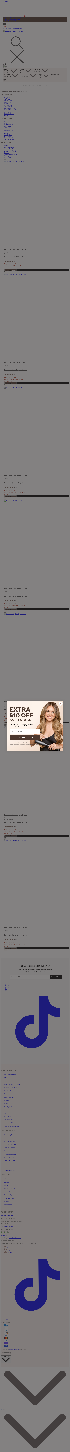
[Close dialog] (60, 703)
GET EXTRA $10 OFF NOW (25, 738)
